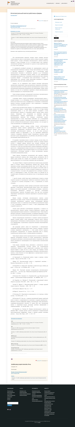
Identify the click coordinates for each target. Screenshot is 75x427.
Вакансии (8, 398)
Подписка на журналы (59, 31)
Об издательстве (50, 3)
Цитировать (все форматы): (16, 318)
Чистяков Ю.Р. (14, 15)
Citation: (12, 376)
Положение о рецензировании (37, 395)
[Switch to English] (10, 409)
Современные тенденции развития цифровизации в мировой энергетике (60, 92)
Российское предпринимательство (18, 25)
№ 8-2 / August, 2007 (15, 373)
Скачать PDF (41, 20)
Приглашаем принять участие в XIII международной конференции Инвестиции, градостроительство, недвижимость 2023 (61, 62)
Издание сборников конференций (25, 393)
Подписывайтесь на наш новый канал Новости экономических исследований (60, 78)
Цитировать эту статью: (15, 31)
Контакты (8, 399)
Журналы (57, 3)
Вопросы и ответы (35, 399)
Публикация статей (58, 22)
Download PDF (39, 360)
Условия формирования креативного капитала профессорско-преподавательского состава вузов (59, 129)
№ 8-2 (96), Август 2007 (15, 27)
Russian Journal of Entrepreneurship (19, 372)
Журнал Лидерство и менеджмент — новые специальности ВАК (58, 71)
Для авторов (64, 3)
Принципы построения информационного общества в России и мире (60, 109)
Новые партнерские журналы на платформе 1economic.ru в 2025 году (60, 53)
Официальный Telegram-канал (60, 16)
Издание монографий (59, 24)
